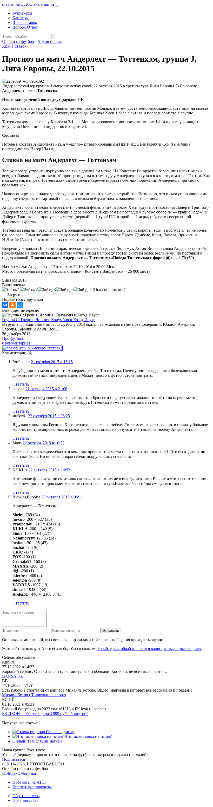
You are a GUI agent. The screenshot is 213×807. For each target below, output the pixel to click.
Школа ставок (24, 22)
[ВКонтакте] (5, 305)
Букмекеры (22, 13)
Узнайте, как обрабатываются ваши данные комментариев (149, 648)
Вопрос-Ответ (25, 27)
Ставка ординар (59, 732)
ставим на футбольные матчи (28, 4)
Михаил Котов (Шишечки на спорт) (34, 695)
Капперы (20, 18)
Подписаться (13, 759)
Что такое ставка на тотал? (88, 736)
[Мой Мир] (20, 305)
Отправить (110, 631)
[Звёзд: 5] (83, 289)
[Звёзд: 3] (47, 289)
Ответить (20, 384)
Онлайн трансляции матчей (37, 741)
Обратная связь (25, 795)
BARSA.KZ (12, 676)
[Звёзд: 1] (11, 289)
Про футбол (12, 338)
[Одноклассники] (12, 305)
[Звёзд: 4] (65, 289)
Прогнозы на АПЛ (29, 782)
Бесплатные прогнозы (32, 787)
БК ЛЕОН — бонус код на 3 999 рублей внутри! (45, 713)
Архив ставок (14, 46)
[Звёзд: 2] (29, 289)
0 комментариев (16, 343)
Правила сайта (25, 800)
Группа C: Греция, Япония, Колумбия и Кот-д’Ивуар (48, 319)
